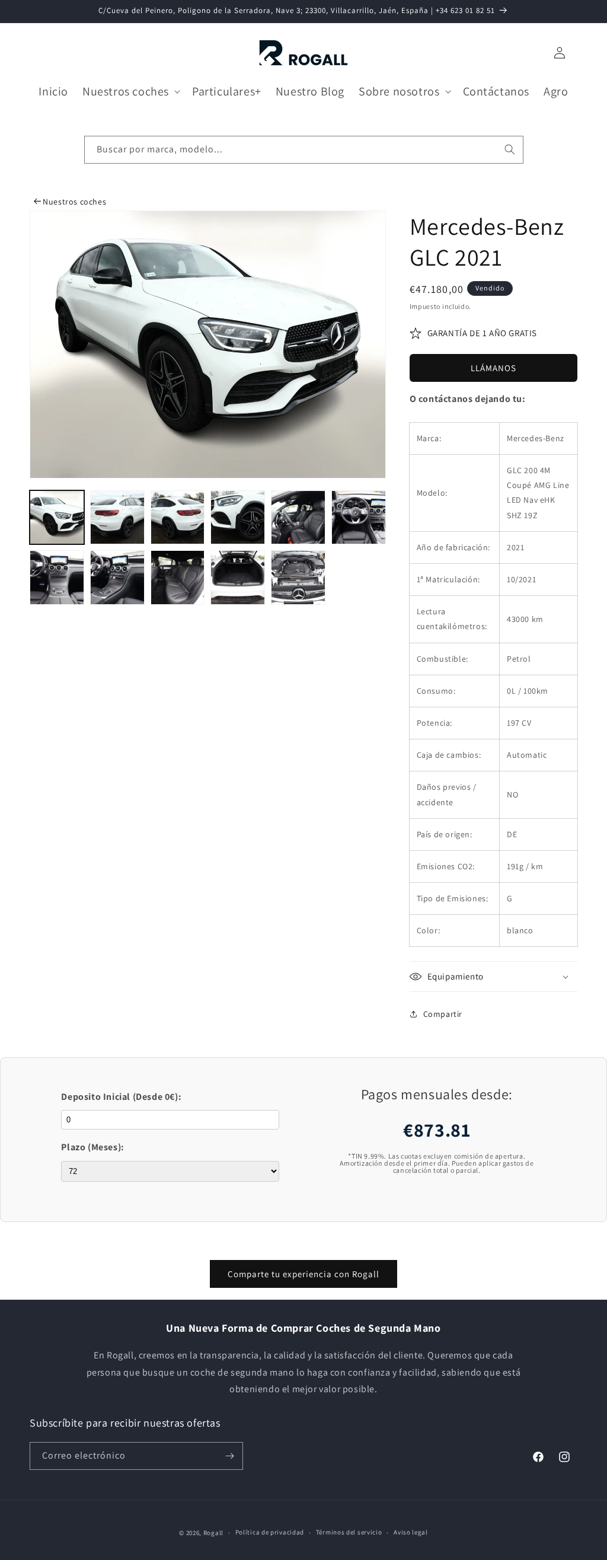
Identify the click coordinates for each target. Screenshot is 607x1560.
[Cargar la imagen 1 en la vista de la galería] (57, 517)
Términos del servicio (349, 1532)
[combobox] (304, 149)
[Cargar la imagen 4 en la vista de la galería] (237, 517)
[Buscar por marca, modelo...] (510, 149)
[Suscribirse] (229, 1456)
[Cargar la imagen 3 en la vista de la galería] (178, 517)
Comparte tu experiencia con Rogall (303, 1274)
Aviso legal (411, 1532)
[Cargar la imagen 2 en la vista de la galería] (117, 517)
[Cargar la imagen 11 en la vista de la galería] (298, 577)
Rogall (213, 1533)
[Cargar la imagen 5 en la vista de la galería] (298, 517)
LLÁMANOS (493, 368)
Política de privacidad (269, 1532)
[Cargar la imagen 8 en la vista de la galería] (117, 577)
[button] (130, 91)
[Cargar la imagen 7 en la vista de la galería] (57, 577)
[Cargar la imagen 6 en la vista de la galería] (358, 517)
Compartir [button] (442, 1014)
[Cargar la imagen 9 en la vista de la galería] (178, 577)
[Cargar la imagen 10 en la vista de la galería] (237, 577)
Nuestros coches (73, 201)
